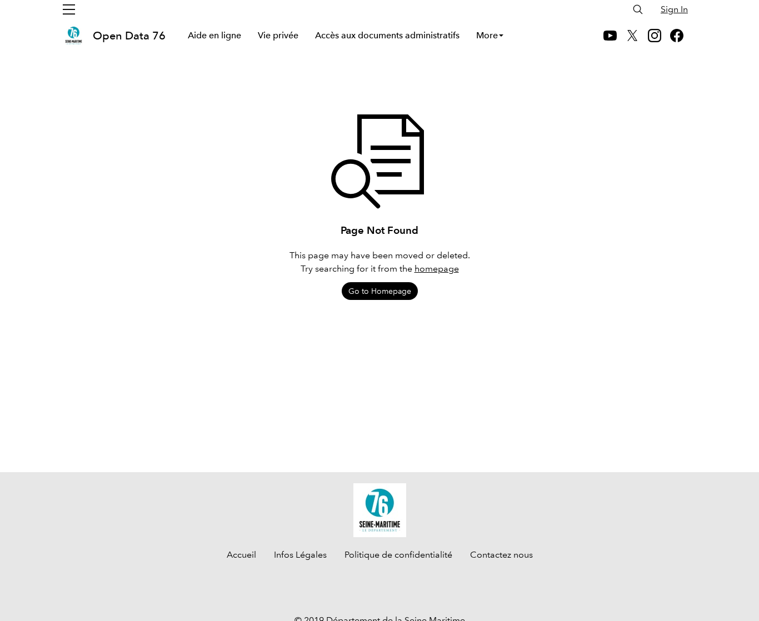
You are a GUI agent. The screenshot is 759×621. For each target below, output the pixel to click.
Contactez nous (501, 554)
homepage (437, 268)
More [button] (487, 35)
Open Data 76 (129, 35)
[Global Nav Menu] (69, 9)
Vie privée (278, 35)
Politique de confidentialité (398, 554)
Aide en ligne (214, 35)
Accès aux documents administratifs (387, 35)
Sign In (674, 9)
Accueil (241, 554)
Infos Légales (300, 554)
